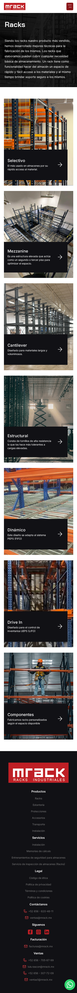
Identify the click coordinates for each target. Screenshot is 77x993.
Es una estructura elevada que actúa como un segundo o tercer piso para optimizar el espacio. (29, 260)
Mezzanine (18, 251)
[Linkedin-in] (46, 932)
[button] (69, 6)
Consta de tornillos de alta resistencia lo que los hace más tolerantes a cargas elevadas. (29, 444)
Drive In (15, 622)
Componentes (21, 714)
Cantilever (17, 345)
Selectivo (16, 160)
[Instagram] (38, 932)
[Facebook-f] (30, 932)
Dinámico (16, 530)
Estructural (18, 435)
